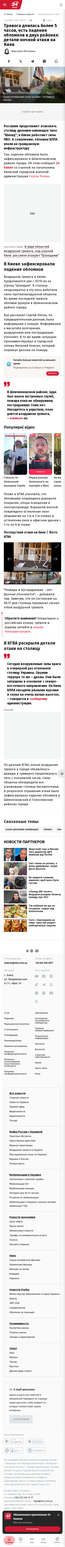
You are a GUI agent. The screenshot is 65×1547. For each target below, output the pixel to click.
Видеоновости (17, 1111)
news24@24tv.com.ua (15, 962)
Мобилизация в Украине (25, 1175)
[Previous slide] (10, 559)
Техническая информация (41, 1037)
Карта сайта (41, 1068)
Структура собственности (42, 1056)
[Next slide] (55, 559)
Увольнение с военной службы (27, 1179)
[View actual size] (48, 546)
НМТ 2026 (15, 1303)
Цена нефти (16, 1221)
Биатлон (14, 1366)
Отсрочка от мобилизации (24, 1197)
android (14, 1441)
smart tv (14, 1450)
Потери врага (17, 1163)
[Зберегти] (56, 61)
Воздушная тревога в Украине (26, 1150)
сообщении (38, 699)
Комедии (14, 1273)
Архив (38, 1063)
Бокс (12, 1352)
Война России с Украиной (26, 1132)
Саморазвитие (17, 1307)
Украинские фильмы (21, 1264)
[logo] (15, 4)
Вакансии (40, 1049)
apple (36, 1441)
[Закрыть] (58, 1514)
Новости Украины (19, 1102)
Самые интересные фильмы (25, 1260)
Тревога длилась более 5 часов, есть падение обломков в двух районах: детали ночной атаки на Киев (49, 14)
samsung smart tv (36, 1450)
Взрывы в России (19, 1159)
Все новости (18, 1093)
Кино (13, 1255)
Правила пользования (15, 1046)
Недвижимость (19, 1323)
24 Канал (8, 14)
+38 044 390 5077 (44, 962)
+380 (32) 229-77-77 (23, 1497)
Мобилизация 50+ (19, 1183)
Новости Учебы (19, 1289)
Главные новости (25, 14)
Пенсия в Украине (19, 1244)
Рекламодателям (12, 1041)
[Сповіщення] (61, 5)
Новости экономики (22, 1217)
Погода (13, 1120)
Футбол (14, 1357)
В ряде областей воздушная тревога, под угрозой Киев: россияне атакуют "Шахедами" (31, 251)
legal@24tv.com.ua (43, 1501)
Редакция (9, 1018)
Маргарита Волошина (23, 51)
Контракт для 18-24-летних (24, 1193)
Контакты (40, 1044)
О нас (7, 1013)
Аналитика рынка (19, 1328)
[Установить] (32, 1522)
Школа (13, 1298)
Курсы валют (17, 1226)
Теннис (13, 1361)
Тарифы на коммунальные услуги (28, 1235)
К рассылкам (21, 1419)
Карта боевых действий (23, 1140)
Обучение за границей (22, 1312)
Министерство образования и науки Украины (35, 1294)
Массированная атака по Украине (28, 1154)
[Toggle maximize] (57, 546)
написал (17, 418)
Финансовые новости (21, 1230)
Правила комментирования (44, 1029)
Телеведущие (11, 1035)
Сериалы (14, 1278)
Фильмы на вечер (19, 1269)
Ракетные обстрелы (20, 1136)
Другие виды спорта (21, 1371)
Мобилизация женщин (22, 1188)
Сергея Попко (39, 176)
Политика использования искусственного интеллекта (12, 1062)
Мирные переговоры (21, 1145)
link (36, 976)
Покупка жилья (18, 1332)
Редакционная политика (16, 1024)
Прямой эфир (17, 1107)
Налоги (14, 1239)
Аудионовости (17, 1116)
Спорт (13, 1348)
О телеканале (11, 1030)
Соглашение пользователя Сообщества (42, 1020)
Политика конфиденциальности (15, 1053)
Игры (37, 1074)
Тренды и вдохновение (22, 1337)
